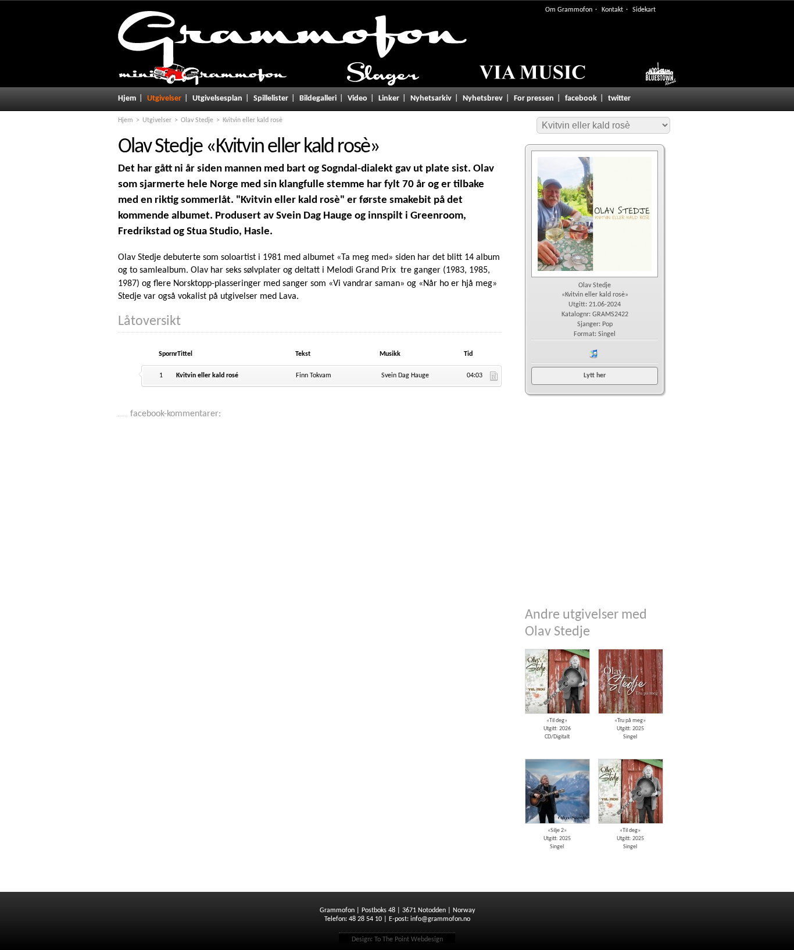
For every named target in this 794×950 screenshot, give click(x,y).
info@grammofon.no (440, 919)
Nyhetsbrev (483, 98)
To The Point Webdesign (408, 939)
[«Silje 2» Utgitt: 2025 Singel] (557, 754)
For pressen (534, 98)
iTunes (593, 354)
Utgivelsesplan (217, 98)
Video (357, 98)
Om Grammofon (568, 9)
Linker (388, 98)
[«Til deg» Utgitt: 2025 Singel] (630, 754)
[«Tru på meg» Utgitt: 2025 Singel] (630, 644)
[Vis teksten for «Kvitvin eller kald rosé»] (494, 376)
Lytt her (595, 375)
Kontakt (612, 9)
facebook (581, 98)
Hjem (127, 98)
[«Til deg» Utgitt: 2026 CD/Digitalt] (557, 644)
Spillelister (270, 98)
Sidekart (644, 9)
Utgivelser (164, 98)
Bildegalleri (318, 98)
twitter (619, 98)
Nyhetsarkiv (431, 98)
